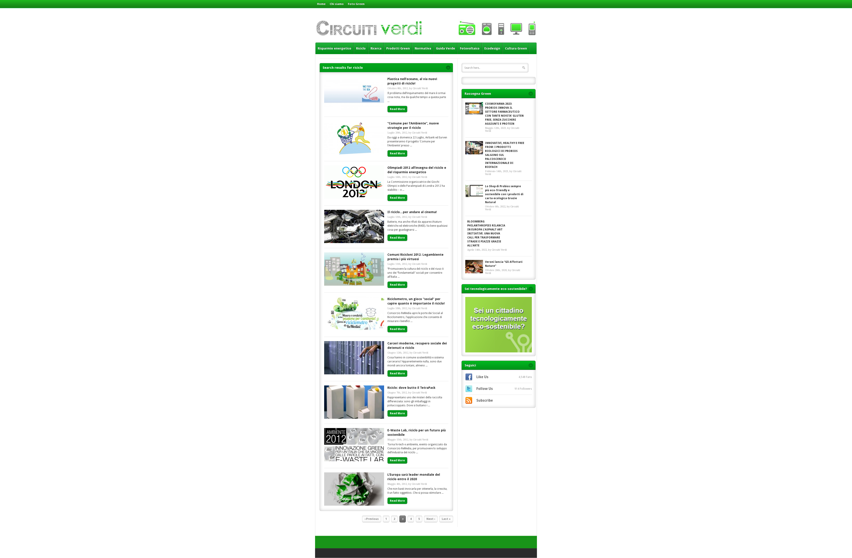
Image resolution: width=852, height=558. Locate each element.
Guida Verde (445, 48)
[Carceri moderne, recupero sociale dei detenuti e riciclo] (354, 373)
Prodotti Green (398, 48)
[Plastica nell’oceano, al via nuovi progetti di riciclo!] (354, 109)
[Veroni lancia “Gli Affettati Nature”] (474, 266)
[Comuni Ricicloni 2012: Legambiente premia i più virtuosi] (354, 284)
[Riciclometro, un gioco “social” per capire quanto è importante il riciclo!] (354, 329)
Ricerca (376, 48)
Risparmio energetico (334, 48)
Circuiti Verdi (420, 88)
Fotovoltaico (469, 48)
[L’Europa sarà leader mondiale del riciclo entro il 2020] (354, 504)
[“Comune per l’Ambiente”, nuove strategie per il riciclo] (354, 153)
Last (446, 519)
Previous (372, 519)
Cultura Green (516, 48)
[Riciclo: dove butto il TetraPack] (354, 417)
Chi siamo (337, 4)
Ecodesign (492, 48)
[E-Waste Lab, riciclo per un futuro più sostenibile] (354, 460)
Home (321, 4)
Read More (397, 109)
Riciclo (361, 48)
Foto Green (356, 4)
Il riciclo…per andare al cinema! (412, 212)
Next (430, 519)
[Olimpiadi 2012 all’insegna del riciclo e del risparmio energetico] (354, 197)
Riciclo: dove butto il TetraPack (411, 387)
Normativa (423, 48)
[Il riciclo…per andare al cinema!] (354, 242)
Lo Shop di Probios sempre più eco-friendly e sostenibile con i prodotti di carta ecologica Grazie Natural (504, 194)
